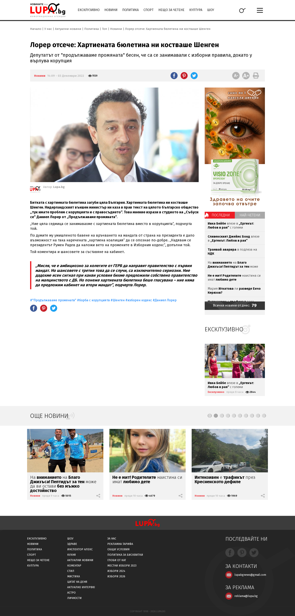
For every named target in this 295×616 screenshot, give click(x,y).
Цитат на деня (77, 582)
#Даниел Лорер (165, 300)
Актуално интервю (81, 587)
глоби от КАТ (116, 560)
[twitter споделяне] (194, 76)
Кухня (71, 555)
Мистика (73, 576)
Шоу (210, 10)
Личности (74, 598)
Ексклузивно (89, 10)
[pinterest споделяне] (184, 76)
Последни (221, 215)
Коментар (74, 565)
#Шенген (118, 300)
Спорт (148, 10)
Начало (35, 29)
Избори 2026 (116, 576)
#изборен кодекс (138, 300)
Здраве (72, 544)
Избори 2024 (116, 571)
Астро (71, 592)
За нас (111, 538)
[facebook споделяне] (174, 76)
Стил (70, 571)
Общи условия (118, 549)
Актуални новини (68, 29)
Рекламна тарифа (120, 544)
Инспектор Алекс (80, 549)
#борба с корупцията (93, 300)
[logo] (47, 10)
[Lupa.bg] (35, 190)
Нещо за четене (171, 10)
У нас (48, 29)
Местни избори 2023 (121, 565)
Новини (110, 10)
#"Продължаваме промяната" (53, 300)
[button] (210, 416)
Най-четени (250, 215)
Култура (195, 10)
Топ (104, 29)
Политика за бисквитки (125, 555)
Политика (130, 10)
